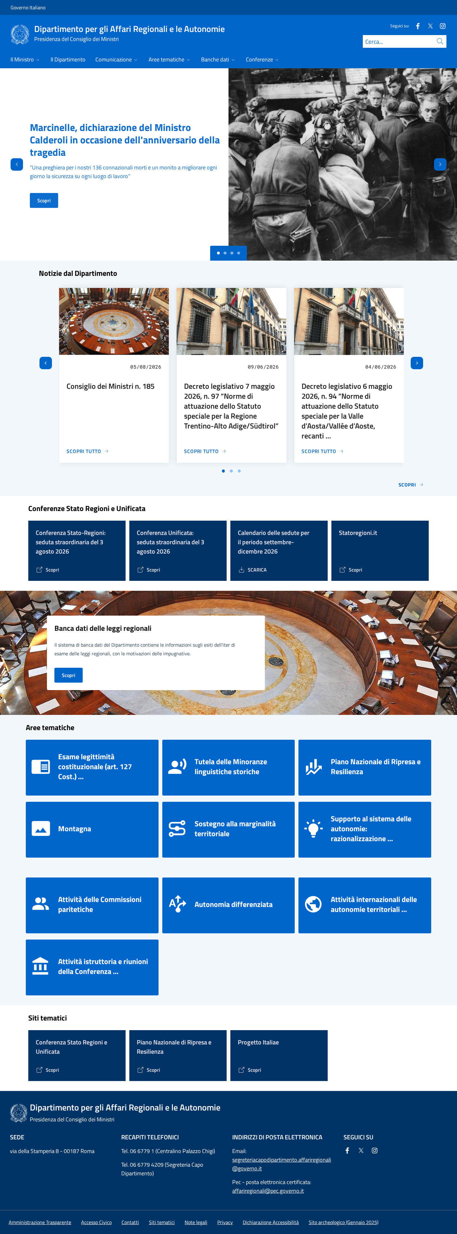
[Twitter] (428, 25)
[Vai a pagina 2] (231, 471)
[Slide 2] (231, 253)
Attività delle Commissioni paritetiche (99, 904)
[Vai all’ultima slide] (45, 363)
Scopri (44, 200)
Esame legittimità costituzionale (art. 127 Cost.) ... (95, 766)
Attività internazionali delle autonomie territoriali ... (374, 904)
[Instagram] (440, 25)
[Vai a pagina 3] (239, 471)
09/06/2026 (263, 366)
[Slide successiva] (417, 363)
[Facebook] (415, 25)
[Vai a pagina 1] (223, 471)
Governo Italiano (28, 7)
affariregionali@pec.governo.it (268, 1191)
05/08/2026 (145, 366)
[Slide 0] (218, 253)
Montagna (74, 828)
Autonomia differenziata (234, 904)
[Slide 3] (238, 253)
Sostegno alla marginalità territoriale (235, 828)
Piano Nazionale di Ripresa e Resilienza (376, 766)
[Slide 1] (225, 253)
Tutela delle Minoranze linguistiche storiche (231, 766)
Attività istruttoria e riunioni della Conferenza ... (103, 966)
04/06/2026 (380, 366)
